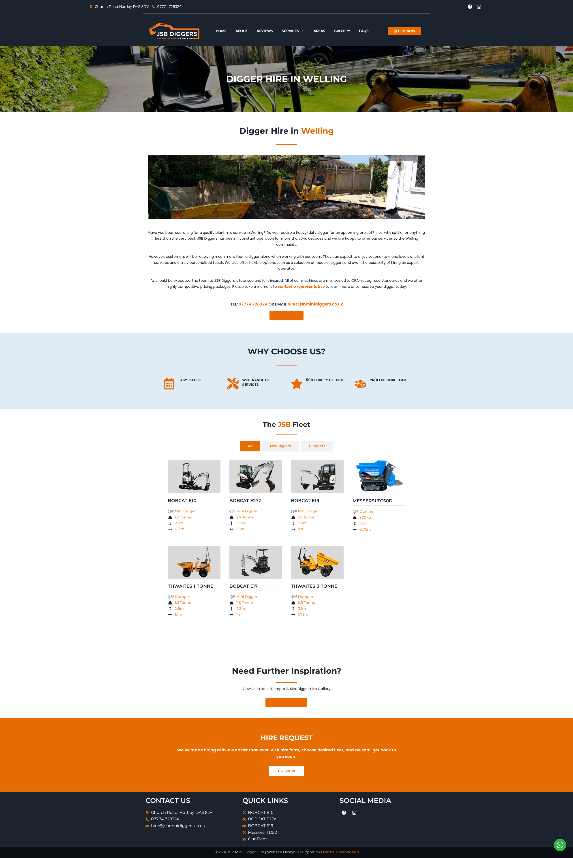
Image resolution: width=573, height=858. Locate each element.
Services (290, 31)
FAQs (364, 31)
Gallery (342, 31)
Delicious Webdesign (340, 852)
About (241, 31)
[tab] (250, 446)
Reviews (265, 31)
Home (221, 31)
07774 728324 (253, 304)
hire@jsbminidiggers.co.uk (315, 304)
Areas (319, 31)
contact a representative (301, 286)
